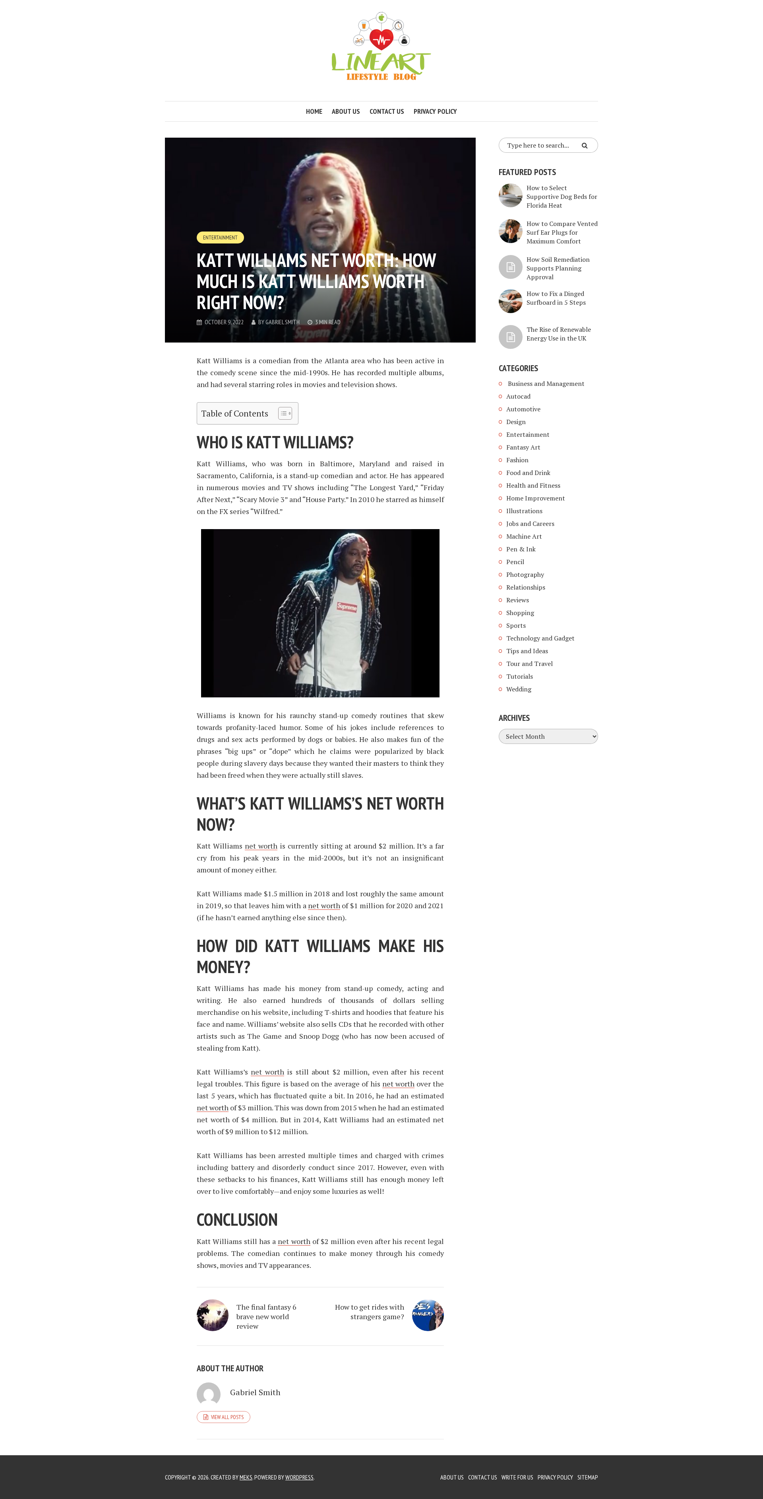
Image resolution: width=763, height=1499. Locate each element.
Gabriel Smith (282, 322)
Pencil (515, 561)
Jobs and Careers (530, 523)
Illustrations (524, 510)
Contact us (387, 111)
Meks (246, 1477)
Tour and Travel (529, 663)
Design (516, 421)
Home (314, 111)
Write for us (517, 1477)
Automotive (523, 409)
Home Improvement (535, 498)
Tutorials (519, 676)
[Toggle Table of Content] (281, 413)
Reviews (517, 600)
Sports (516, 625)
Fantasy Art (523, 447)
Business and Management (545, 383)
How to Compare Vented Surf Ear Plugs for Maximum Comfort (562, 232)
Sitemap (587, 1477)
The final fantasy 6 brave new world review (266, 1316)
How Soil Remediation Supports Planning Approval (558, 268)
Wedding (518, 689)
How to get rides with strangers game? (369, 1311)
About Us (452, 1477)
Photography (525, 574)
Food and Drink (528, 472)
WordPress (299, 1477)
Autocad (518, 396)
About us (346, 111)
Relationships (525, 587)
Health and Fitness (533, 485)
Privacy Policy (435, 111)
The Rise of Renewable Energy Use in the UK (559, 334)
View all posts (227, 1417)
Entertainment (220, 237)
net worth (261, 846)
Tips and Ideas (527, 650)
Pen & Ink (521, 549)
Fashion (517, 460)
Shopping (520, 612)
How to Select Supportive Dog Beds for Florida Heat (562, 196)
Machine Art (524, 536)
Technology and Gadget (540, 638)
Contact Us (482, 1477)
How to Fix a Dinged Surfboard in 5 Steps (556, 298)
